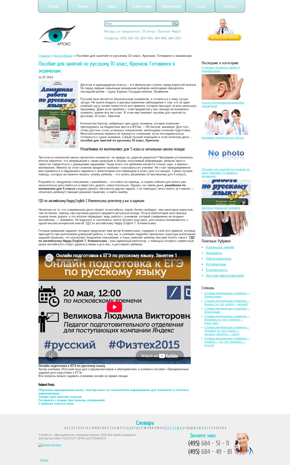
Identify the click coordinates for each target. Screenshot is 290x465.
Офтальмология (218, 258)
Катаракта (214, 253)
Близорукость (217, 270)
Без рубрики (63, 55)
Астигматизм (216, 264)
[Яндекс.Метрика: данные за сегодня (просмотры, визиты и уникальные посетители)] (50, 445)
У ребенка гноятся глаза (56, 403)
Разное (44, 460)
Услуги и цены (141, 6)
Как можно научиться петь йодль (223, 137)
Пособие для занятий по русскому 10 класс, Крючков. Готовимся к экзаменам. (226, 173)
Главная (53, 6)
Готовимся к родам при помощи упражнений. (72, 400)
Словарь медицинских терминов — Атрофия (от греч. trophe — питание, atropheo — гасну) (226, 331)
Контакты (230, 6)
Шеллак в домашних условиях (221, 208)
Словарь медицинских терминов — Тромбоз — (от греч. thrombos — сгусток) (226, 342)
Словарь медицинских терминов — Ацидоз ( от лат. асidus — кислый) (226, 302)
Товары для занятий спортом (60, 396)
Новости (82, 6)
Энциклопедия (171, 6)
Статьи (200, 6)
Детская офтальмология (225, 275)
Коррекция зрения (220, 247)
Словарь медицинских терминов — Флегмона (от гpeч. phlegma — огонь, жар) (226, 320)
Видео (112, 6)
